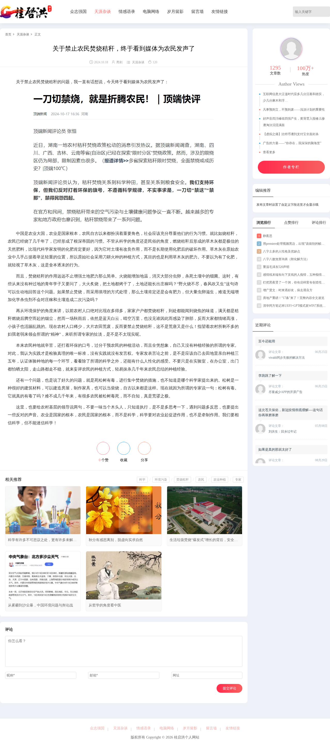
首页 (8, 34)
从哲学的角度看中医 (105, 605)
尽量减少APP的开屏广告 (285, 392)
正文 (38, 34)
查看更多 (269, 152)
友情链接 (219, 11)
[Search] (327, 11)
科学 (142, 479)
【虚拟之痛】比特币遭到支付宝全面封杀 (291, 134)
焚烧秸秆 (182, 479)
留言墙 (197, 11)
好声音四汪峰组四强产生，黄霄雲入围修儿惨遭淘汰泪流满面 (294, 122)
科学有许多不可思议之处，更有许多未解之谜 (42, 542)
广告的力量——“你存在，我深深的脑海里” (292, 143)
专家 (238, 479)
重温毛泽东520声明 (273, 267)
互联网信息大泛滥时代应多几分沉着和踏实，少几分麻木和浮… (294, 97)
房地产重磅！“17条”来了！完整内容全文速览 (291, 298)
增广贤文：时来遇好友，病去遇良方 (285, 290)
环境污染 (161, 479)
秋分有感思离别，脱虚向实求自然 (116, 540)
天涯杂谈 (102, 11)
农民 (201, 479)
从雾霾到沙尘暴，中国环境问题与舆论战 (40, 605)
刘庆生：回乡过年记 (282, 431)
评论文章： (276, 352)
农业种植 (219, 479)
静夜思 (265, 236)
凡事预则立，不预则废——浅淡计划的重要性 (294, 109)
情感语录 (127, 11)
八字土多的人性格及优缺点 (279, 251)
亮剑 (119, 62)
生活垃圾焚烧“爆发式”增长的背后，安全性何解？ (204, 542)
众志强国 (78, 11)
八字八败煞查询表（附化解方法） (283, 259)
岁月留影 (175, 11)
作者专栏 (291, 167)
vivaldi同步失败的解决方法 (287, 357)
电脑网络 (151, 11)
